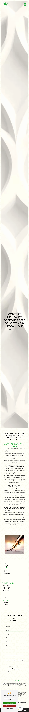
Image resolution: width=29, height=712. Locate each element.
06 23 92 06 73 (4, 586)
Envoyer (16, 680)
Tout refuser (9, 706)
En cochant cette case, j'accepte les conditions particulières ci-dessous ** (14, 659)
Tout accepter (9, 703)
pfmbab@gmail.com (6, 604)
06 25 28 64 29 (8, 586)
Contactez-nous (14, 532)
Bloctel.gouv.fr (19, 702)
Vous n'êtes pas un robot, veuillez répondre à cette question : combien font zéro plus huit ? (14, 669)
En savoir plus (13, 529)
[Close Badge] (22, 706)
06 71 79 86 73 (8, 589)
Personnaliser (9, 708)
